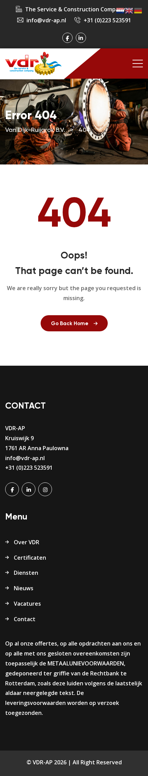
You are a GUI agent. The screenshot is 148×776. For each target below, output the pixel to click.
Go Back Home (69, 323)
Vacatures (27, 603)
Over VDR (26, 542)
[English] (129, 10)
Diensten (26, 573)
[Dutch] (120, 10)
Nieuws (23, 588)
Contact (24, 619)
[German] (138, 10)
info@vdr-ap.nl (46, 20)
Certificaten (30, 557)
